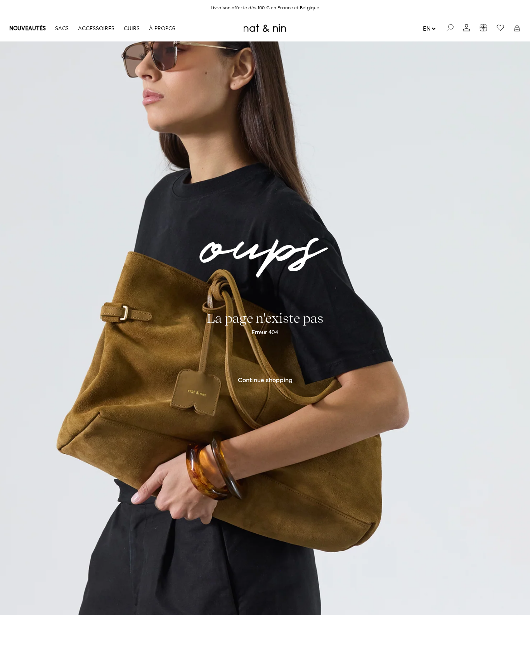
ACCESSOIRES (96, 28)
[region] (265, 8)
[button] (517, 28)
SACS (62, 28)
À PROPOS (162, 28)
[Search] (450, 28)
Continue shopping (265, 380)
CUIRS (132, 28)
